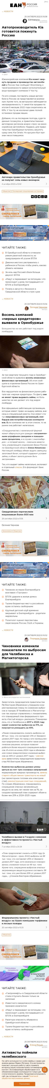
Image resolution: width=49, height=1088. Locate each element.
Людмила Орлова (38, 639)
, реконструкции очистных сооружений (26, 781)
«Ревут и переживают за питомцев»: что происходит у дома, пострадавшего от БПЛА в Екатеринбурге (25, 282)
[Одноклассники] (35, 196)
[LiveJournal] (45, 196)
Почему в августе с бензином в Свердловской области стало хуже (22, 290)
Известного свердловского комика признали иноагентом (22, 1004)
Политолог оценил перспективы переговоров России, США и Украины (24, 621)
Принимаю (24, 1084)
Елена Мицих (36, 1045)
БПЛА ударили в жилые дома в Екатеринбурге (21, 598)
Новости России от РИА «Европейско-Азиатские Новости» (18, 5)
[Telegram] (39, 196)
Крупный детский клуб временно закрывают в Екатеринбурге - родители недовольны (25, 613)
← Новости (7, 11)
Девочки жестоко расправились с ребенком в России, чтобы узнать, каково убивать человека (25, 265)
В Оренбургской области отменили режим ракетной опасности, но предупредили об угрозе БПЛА (22, 255)
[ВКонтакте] (32, 196)
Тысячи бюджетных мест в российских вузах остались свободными (24, 605)
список (18, 467)
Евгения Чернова (38, 307)
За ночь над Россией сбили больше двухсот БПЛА (22, 273)
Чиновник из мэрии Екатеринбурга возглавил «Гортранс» (22, 591)
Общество (6, 191)
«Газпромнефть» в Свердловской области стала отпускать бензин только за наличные (26, 996)
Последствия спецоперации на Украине (27, 191)
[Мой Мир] (42, 196)
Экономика (6, 531)
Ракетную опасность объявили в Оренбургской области (21, 1021)
